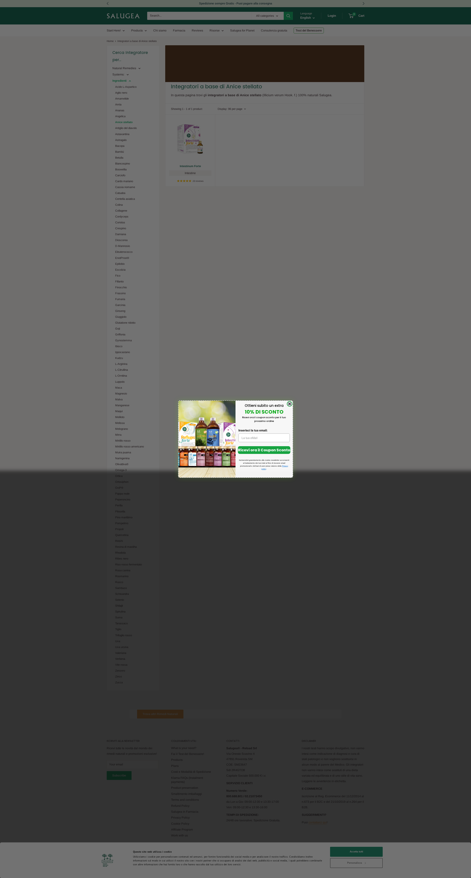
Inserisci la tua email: (253, 430)
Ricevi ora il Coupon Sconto (264, 450)
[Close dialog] (289, 403)
